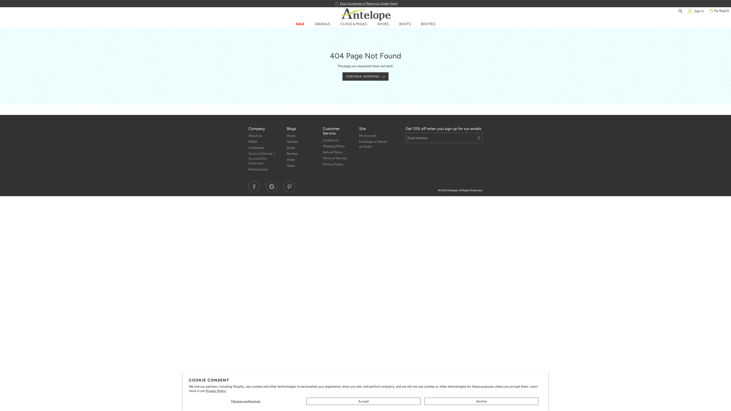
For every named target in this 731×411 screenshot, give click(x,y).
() (721, 11)
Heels (291, 160)
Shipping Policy (334, 146)
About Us (255, 136)
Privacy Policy (216, 391)
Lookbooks (256, 148)
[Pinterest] (289, 186)
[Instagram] (271, 186)
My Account (367, 136)
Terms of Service (260, 153)
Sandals (292, 141)
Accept (363, 401)
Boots (291, 148)
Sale (300, 24)
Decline (481, 401)
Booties (292, 153)
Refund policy (258, 169)
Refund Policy (333, 152)
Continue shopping (362, 76)
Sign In (699, 11)
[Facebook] (254, 186)
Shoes (291, 136)
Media (252, 141)
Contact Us (331, 140)
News (291, 165)
